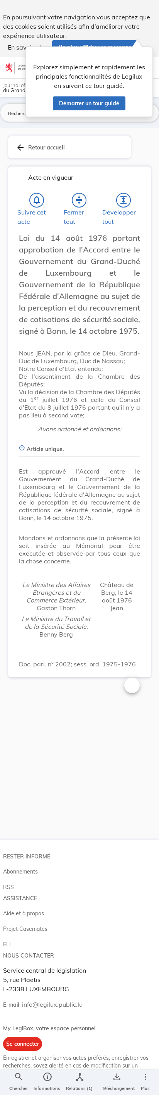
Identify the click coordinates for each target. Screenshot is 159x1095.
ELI (7, 944)
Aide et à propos (23, 913)
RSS (8, 887)
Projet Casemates (25, 928)
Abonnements (20, 871)
